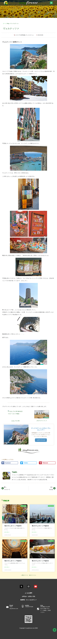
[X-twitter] (21, 586)
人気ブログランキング (41, 420)
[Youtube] (35, 586)
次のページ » (32, 575)
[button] (51, 2)
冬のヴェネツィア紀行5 (12, 526)
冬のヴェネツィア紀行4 (40, 526)
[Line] (38, 609)
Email (11, 605)
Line (41, 605)
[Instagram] (28, 586)
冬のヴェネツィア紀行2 (40, 561)
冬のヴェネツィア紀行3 (12, 561)
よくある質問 (28, 593)
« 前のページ (24, 575)
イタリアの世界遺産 (20, 35)
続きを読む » (7, 532)
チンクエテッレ (14, 23)
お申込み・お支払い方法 (28, 596)
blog (8, 23)
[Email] (7, 607)
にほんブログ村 (15, 420)
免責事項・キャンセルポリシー (28, 599)
